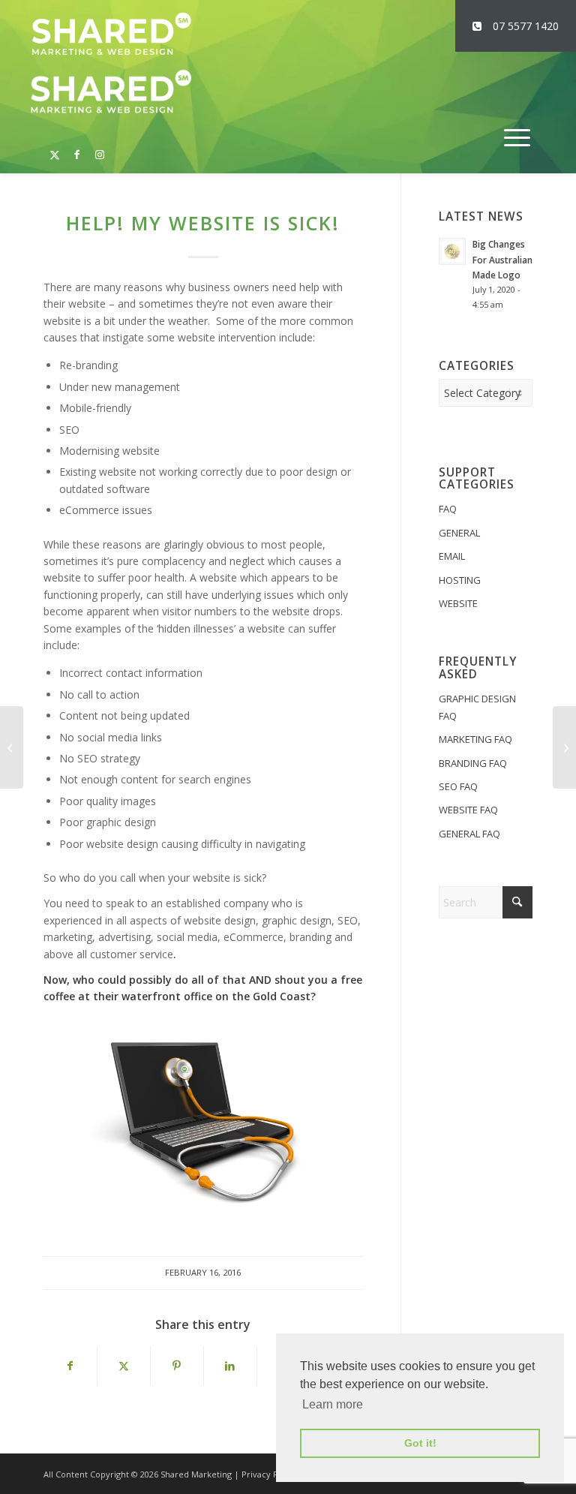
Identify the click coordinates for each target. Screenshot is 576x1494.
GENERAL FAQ (469, 833)
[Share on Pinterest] (177, 1365)
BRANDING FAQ (473, 763)
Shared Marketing (196, 1474)
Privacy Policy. (270, 1474)
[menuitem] (517, 137)
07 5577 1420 (526, 26)
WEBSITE (458, 603)
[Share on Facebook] (70, 1365)
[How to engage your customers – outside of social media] (564, 747)
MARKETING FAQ (475, 739)
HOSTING (460, 580)
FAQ (448, 509)
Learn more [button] (332, 1404)
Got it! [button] (420, 1443)
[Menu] (517, 137)
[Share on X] (124, 1365)
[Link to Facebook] (77, 147)
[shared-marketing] (111, 34)
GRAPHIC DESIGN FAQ (477, 707)
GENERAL (459, 533)
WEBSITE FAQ (468, 809)
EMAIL (452, 556)
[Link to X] (55, 147)
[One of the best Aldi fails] (11, 747)
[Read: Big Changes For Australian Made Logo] (452, 251)
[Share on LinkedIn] (230, 1365)
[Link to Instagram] (99, 147)
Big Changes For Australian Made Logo (502, 259)
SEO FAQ (458, 786)
